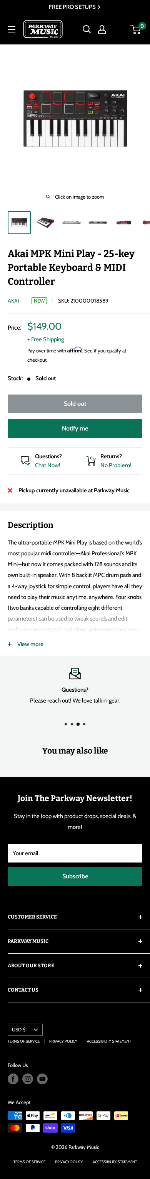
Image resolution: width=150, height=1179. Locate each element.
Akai (13, 300)
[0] (136, 29)
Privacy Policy (63, 1041)
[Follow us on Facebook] (13, 1079)
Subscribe (75, 876)
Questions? (48, 456)
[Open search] (87, 29)
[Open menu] (11, 29)
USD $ (18, 1030)
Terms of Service (24, 1041)
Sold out (75, 403)
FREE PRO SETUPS (73, 6)
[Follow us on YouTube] (42, 1079)
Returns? (111, 456)
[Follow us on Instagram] (27, 1079)
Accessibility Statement (109, 1041)
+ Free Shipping (45, 339)
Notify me (75, 428)
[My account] (102, 29)
